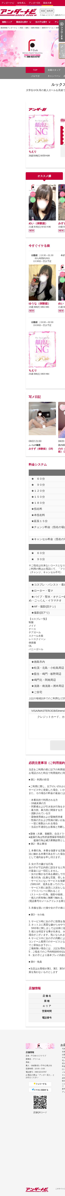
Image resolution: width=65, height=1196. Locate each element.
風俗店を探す (22, 22)
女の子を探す (41, 22)
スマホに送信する (41, 1090)
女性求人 (21, 3)
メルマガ (35, 76)
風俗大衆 (47, 3)
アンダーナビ (8, 3)
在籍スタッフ (54, 70)
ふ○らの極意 (35, 445)
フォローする (41, 1084)
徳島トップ (7, 22)
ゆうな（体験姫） (39, 303)
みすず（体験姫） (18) (41, 448)
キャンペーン (54, 76)
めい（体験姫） (38, 223)
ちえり (32, 151)
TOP (35, 70)
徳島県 (50, 11)
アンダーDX (34, 3)
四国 (43, 11)
